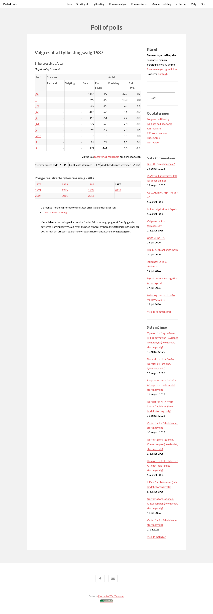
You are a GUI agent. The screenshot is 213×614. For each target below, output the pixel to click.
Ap (36, 94)
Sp (36, 118)
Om (203, 3)
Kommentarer (139, 3)
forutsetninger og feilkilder (162, 69)
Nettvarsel (153, 142)
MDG (38, 136)
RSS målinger (154, 128)
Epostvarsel (153, 137)
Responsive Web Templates (111, 596)
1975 (38, 184)
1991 (38, 190)
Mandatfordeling (161, 3)
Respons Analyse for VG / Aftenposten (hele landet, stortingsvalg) (161, 385)
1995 (65, 190)
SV (36, 112)
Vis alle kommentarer (159, 311)
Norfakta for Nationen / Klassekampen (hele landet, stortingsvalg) (162, 444)
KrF (37, 124)
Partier (183, 3)
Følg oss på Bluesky (158, 119)
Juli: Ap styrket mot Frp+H (162, 209)
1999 (91, 190)
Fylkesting (99, 3)
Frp (37, 105)
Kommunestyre (117, 3)
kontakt (162, 73)
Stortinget (82, 3)
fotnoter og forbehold (106, 156)
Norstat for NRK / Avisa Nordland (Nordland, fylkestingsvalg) (160, 363)
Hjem (69, 3)
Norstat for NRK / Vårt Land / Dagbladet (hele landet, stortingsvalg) (160, 406)
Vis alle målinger (156, 536)
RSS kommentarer (157, 133)
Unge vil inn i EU (156, 237)
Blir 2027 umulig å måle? (161, 163)
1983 (91, 184)
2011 (65, 195)
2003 (118, 190)
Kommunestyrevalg (56, 212)
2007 (38, 195)
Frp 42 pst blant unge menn (162, 249)
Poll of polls (10, 3)
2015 (91, 195)
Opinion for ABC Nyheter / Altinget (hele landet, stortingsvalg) (162, 465)
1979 (65, 184)
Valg (193, 3)
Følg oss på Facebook (159, 123)
